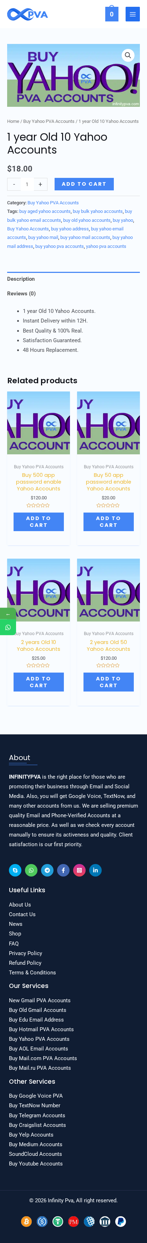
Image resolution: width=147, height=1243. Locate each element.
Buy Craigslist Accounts (37, 1125)
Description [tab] (21, 279)
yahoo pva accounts (106, 246)
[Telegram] (47, 870)
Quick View (38, 448)
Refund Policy (25, 963)
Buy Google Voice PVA (36, 1096)
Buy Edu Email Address (36, 1020)
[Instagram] (79, 870)
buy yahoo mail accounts (85, 237)
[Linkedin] (95, 870)
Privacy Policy (25, 953)
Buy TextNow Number (34, 1105)
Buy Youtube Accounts (36, 1163)
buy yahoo (123, 220)
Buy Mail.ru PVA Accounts (40, 1068)
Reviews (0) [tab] (21, 293)
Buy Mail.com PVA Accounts (43, 1058)
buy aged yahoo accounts (45, 211)
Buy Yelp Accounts (31, 1135)
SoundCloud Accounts (35, 1154)
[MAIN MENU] (133, 14)
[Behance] (15, 870)
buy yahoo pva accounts (59, 246)
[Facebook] (63, 870)
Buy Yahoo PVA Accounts (49, 121)
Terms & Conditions (32, 972)
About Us (20, 905)
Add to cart (84, 184)
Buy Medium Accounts (35, 1144)
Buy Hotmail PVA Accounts (41, 1029)
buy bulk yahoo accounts (98, 211)
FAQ (14, 943)
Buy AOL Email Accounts (38, 1048)
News (15, 924)
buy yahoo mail (43, 237)
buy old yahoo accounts (87, 220)
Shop (15, 933)
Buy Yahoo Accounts (28, 228)
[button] (128, 55)
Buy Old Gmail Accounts (37, 1010)
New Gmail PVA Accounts (40, 1000)
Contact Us (22, 914)
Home (13, 121)
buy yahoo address (70, 228)
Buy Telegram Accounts (37, 1115)
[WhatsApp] (31, 870)
